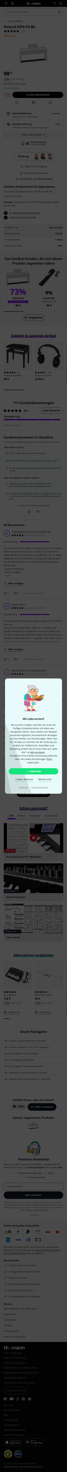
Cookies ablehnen (24, 779)
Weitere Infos (45, 779)
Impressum (23, 787)
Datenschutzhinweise (39, 787)
